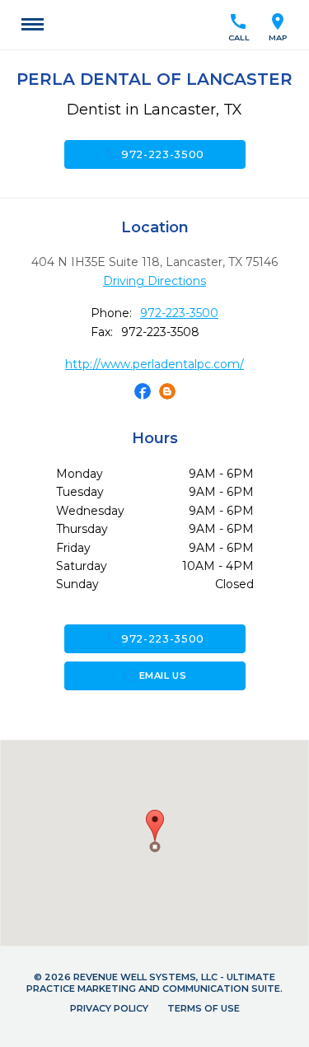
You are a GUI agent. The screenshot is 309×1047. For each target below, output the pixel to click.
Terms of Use (203, 1008)
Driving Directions (154, 280)
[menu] (32, 24)
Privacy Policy (109, 1008)
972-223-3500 (154, 154)
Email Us (154, 675)
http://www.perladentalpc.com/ (154, 364)
